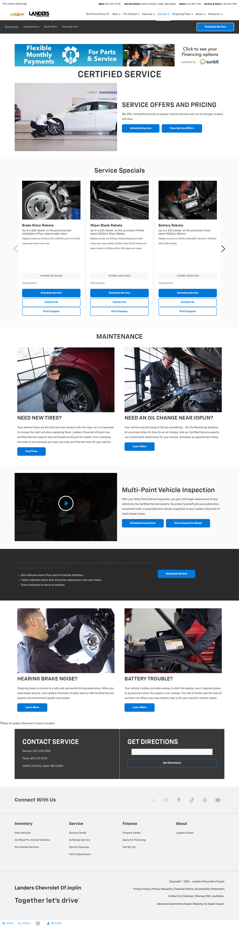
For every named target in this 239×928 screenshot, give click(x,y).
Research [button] (214, 15)
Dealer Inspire (216, 904)
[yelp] (204, 800)
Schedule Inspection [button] (143, 523)
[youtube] (217, 800)
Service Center (12, 27)
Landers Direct (184, 833)
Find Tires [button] (31, 451)
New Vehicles (23, 833)
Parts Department (80, 854)
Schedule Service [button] (140, 128)
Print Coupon (51, 311)
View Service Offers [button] (182, 128)
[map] (178, 800)
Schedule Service (31, 27)
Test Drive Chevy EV (97, 14)
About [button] (199, 15)
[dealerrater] (165, 800)
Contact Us (51, 302)
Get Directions (172, 763)
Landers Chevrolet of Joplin (208, 881)
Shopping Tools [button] (181, 15)
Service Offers (50, 27)
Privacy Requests (162, 889)
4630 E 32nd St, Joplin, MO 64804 (158, 4)
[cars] (152, 800)
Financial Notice (183, 889)
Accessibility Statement (209, 889)
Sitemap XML (203, 896)
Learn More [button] (139, 446)
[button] (233, 14)
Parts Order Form (70, 27)
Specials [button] (147, 15)
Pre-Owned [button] (130, 15)
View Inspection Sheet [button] (188, 523)
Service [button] (162, 15)
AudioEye (218, 896)
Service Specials (79, 847)
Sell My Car (129, 847)
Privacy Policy (141, 889)
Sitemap (188, 896)
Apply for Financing (134, 840)
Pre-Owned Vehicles (27, 847)
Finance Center (132, 833)
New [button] (115, 15)
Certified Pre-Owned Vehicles (32, 840)
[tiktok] (191, 800)
